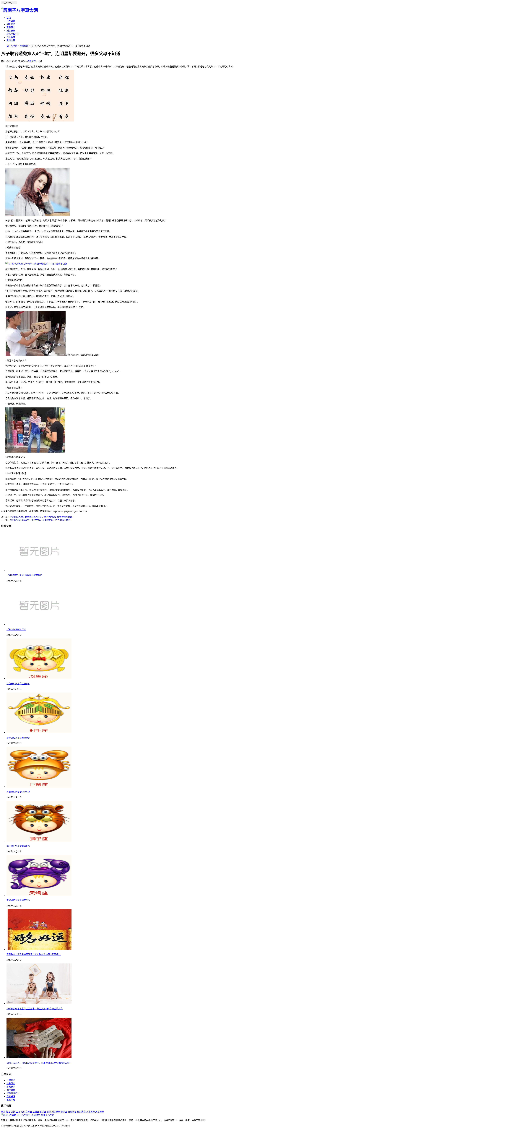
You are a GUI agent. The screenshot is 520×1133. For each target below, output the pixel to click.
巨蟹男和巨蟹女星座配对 (18, 792)
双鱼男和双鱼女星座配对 (18, 683)
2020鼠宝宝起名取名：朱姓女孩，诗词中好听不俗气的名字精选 (40, 520)
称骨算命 (10, 24)
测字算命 (10, 31)
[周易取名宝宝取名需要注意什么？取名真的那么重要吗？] (39, 949)
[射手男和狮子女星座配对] (39, 732)
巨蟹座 (35, 1112)
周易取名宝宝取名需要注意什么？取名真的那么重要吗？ (33, 954)
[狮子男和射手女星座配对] (39, 841)
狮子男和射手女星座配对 (18, 846)
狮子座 (64, 1112)
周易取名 (72, 1112)
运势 (13, 1112)
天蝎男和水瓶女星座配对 (18, 900)
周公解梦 (10, 37)
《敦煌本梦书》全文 (16, 629)
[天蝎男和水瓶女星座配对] (39, 895)
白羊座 (28, 1112)
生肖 (18, 1112)
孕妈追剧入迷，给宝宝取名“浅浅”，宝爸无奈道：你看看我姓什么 (41, 517)
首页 (8, 18)
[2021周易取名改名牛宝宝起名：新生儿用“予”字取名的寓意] (39, 1003)
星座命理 (10, 40)
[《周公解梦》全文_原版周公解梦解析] (39, 570)
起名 (8, 1112)
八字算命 (10, 21)
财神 (49, 1112)
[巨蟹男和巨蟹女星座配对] (39, 787)
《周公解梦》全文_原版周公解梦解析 (24, 575)
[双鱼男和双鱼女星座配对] (39, 678)
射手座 (43, 1112)
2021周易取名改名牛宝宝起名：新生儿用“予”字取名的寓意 (34, 1008)
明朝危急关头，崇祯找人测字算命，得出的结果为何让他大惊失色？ (39, 1063)
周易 (3, 1112)
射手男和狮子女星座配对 (18, 738)
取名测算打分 (13, 34)
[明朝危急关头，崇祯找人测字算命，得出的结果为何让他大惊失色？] (39, 1057)
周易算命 (10, 27)
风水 (23, 1112)
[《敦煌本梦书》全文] (39, 624)
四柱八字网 (11, 46)
